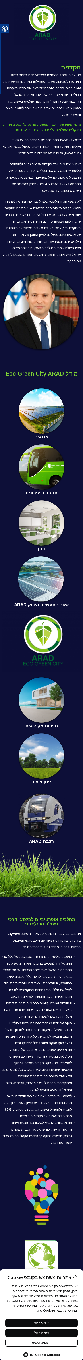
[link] (41, 411)
